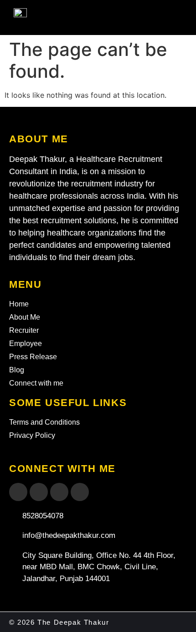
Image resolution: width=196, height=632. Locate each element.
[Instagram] (18, 492)
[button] (169, 19)
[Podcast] (80, 492)
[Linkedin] (59, 492)
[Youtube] (39, 492)
